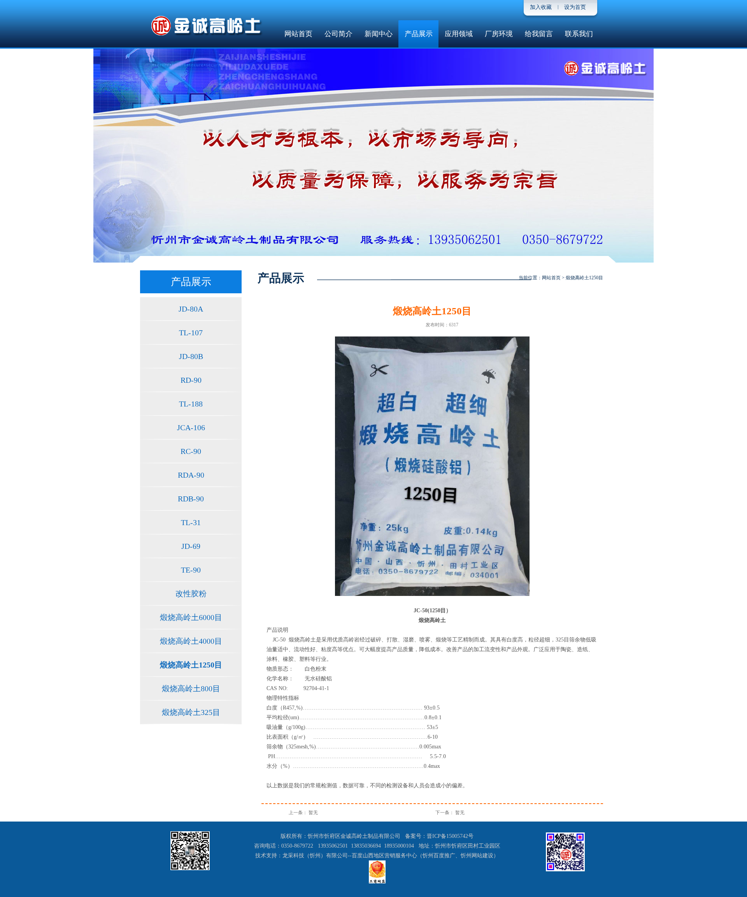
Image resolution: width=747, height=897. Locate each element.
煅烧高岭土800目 (191, 688)
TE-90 (191, 570)
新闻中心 (379, 34)
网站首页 (298, 34)
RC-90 (191, 451)
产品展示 (419, 34)
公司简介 (338, 34)
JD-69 (190, 546)
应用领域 (459, 34)
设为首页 (575, 7)
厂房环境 (499, 34)
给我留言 (539, 34)
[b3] (373, 156)
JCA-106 (191, 427)
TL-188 (191, 403)
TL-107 (191, 332)
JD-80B (191, 356)
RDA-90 (191, 475)
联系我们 (579, 34)
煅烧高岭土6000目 (191, 617)
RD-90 (191, 380)
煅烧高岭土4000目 (191, 641)
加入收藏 (541, 7)
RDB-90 (191, 498)
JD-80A (191, 309)
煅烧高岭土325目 (191, 712)
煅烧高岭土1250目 (191, 664)
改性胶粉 (191, 593)
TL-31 (191, 522)
